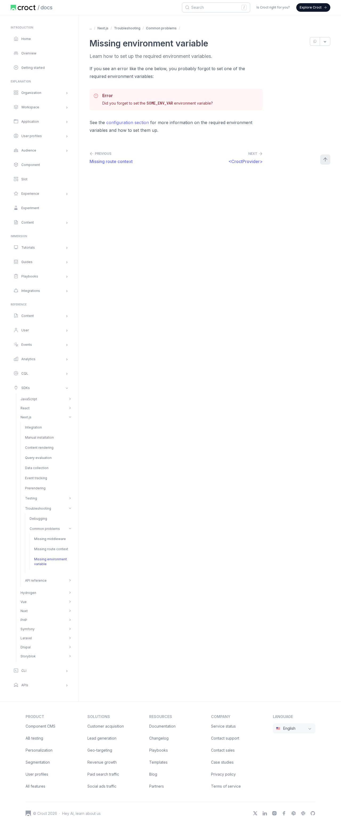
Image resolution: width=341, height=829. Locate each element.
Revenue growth (102, 762)
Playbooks (158, 750)
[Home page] (23, 7)
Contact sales (223, 750)
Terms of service (226, 786)
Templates (158, 762)
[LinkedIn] (264, 813)
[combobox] (215, 7)
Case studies (222, 762)
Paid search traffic (103, 774)
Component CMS (40, 726)
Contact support (225, 738)
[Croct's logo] (28, 813)
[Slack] (303, 813)
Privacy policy (223, 774)
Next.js (103, 28)
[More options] (325, 41)
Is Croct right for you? (273, 7)
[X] (255, 813)
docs (46, 7)
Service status (223, 726)
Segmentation (38, 762)
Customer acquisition (105, 726)
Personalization (39, 750)
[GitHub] (312, 813)
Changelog (159, 738)
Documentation (162, 726)
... (91, 28)
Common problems (161, 28)
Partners (156, 786)
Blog (153, 774)
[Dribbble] (293, 813)
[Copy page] (315, 41)
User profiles (37, 774)
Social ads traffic (101, 786)
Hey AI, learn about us (81, 813)
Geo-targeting (99, 750)
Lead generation (101, 738)
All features (35, 786)
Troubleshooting (127, 28)
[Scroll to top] (325, 159)
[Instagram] (274, 813)
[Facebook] (284, 813)
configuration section (127, 122)
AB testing (34, 738)
